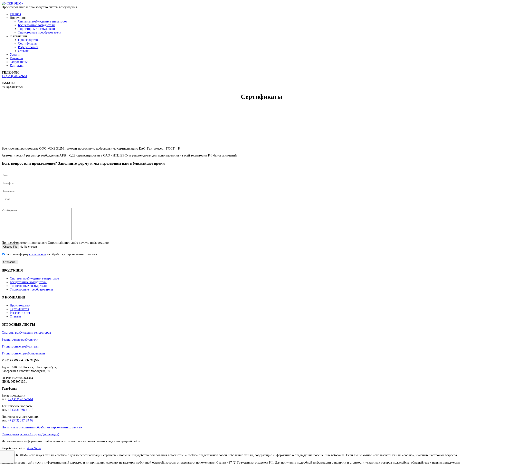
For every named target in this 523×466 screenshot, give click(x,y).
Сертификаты (27, 43)
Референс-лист (28, 47)
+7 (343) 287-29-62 (20, 420)
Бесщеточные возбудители (36, 25)
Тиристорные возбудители (36, 28)
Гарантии (16, 58)
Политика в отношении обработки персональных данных (42, 427)
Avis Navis (34, 448)
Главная (15, 14)
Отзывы (23, 51)
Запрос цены (19, 62)
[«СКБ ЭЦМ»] (12, 3)
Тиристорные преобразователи (39, 32)
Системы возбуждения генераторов (42, 21)
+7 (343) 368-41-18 (20, 409)
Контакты (16, 65)
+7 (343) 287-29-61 (14, 76)
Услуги (15, 54)
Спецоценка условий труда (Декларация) (30, 434)
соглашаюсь (37, 254)
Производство (28, 39)
